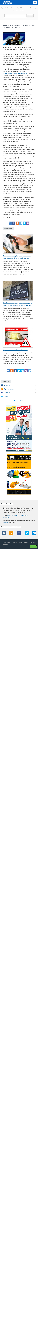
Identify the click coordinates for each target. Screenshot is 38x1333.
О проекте (14, 542)
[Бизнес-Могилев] (7, 2)
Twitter (6, 396)
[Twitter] (24, 223)
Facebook (7, 392)
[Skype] (22, 370)
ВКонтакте (7, 385)
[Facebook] (13, 223)
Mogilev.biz (3, 8)
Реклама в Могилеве (23, 542)
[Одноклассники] (17, 223)
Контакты (5, 544)
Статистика (33, 542)
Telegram (20, 400)
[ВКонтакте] (10, 223)
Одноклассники (9, 389)
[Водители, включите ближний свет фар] (18, 338)
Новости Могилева (11, 8)
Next (30, 475)
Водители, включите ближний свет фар (15, 350)
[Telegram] (20, 223)
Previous (8, 475)
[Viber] (27, 223)
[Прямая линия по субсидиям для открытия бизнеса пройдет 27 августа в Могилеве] (18, 244)
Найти (30, 16)
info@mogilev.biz (12, 515)
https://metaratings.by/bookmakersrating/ (15, 73)
